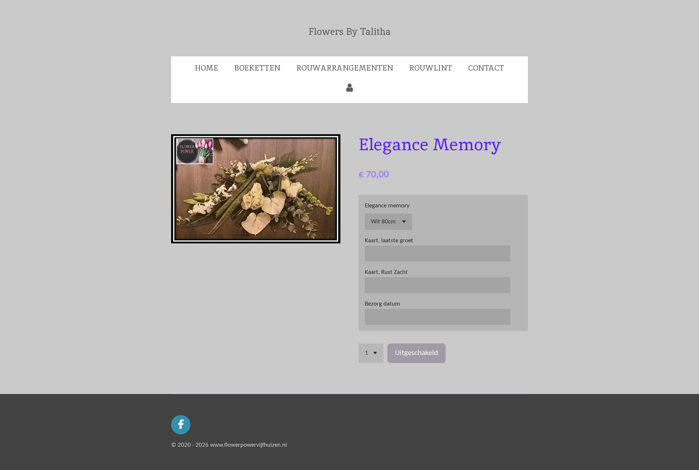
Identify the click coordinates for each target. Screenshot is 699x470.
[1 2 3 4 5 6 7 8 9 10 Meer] (371, 353)
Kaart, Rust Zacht (386, 272)
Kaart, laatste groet (389, 241)
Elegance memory (387, 206)
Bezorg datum (382, 304)
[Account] (349, 88)
